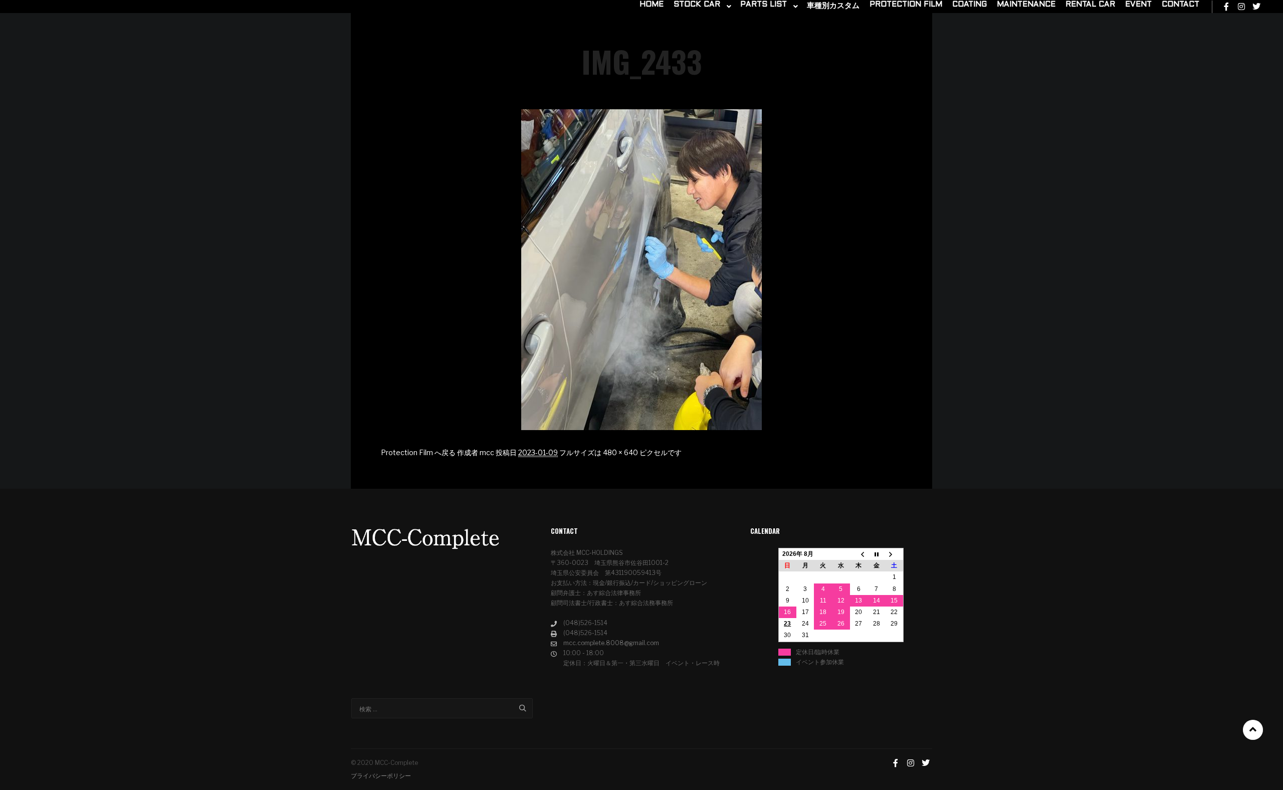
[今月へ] (877, 554)
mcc (487, 452)
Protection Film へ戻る (418, 452)
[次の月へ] (895, 554)
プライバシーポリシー (381, 775)
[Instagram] (1241, 6)
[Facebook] (1226, 6)
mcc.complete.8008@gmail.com (611, 643)
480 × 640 (620, 452)
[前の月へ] (859, 554)
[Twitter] (1256, 6)
